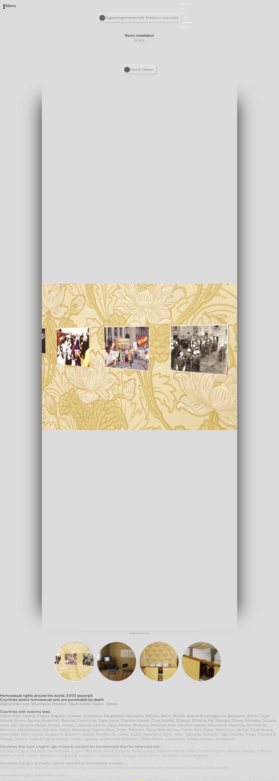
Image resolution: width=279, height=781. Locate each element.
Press (182, 13)
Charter (183, 17)
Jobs (181, 8)
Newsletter (185, 3)
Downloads (185, 22)
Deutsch (183, 27)
